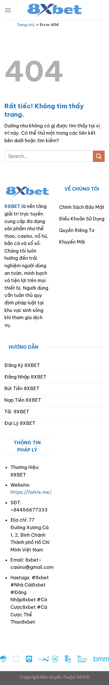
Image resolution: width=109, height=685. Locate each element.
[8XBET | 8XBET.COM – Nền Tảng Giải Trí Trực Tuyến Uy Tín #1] (55, 10)
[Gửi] (99, 156)
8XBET (12, 206)
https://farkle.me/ (31, 492)
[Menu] (7, 10)
